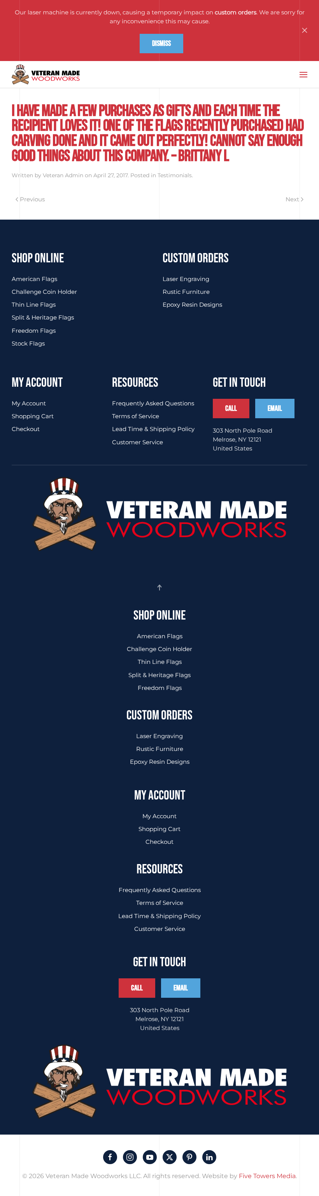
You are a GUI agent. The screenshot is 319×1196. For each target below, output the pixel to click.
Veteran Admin (63, 175)
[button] (303, 74)
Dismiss (161, 43)
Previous (32, 199)
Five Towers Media (267, 1176)
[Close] (304, 30)
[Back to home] (46, 74)
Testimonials (175, 175)
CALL (231, 408)
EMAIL (275, 408)
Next (292, 199)
